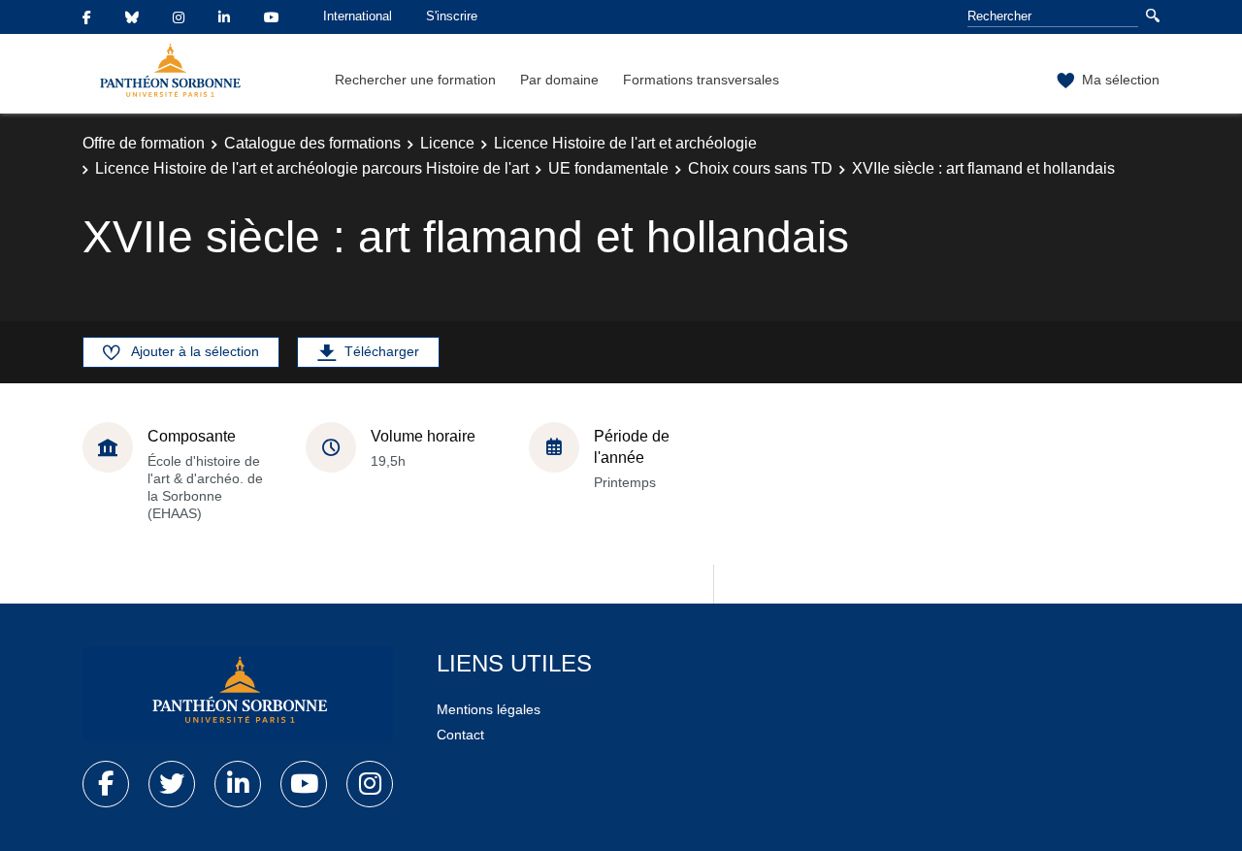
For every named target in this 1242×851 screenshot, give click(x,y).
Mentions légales (488, 709)
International (357, 16)
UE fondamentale (608, 168)
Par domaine (559, 79)
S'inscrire (451, 16)
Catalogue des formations (312, 143)
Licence (447, 143)
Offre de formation (143, 143)
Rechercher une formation (415, 79)
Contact (460, 734)
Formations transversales (701, 79)
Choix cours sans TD (760, 168)
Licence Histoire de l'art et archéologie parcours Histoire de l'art (312, 168)
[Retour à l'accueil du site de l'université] (237, 693)
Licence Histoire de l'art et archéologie (625, 143)
